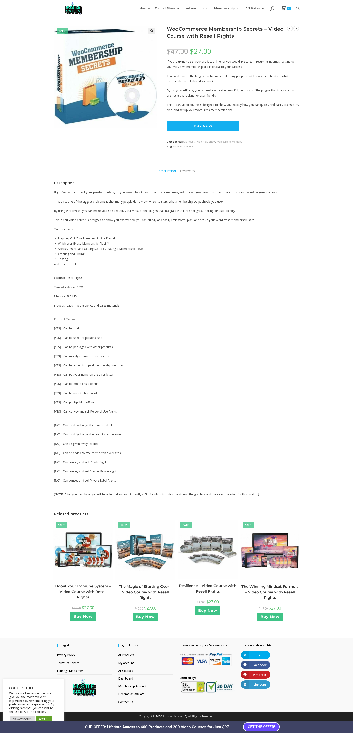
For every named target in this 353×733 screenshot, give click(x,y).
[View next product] (296, 28)
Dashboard (125, 678)
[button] (151, 31)
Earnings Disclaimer (70, 671)
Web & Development (229, 141)
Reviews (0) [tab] (187, 171)
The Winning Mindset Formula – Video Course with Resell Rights (270, 592)
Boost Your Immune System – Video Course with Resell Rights (83, 592)
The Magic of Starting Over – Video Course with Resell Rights (145, 592)
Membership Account (132, 686)
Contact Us (125, 702)
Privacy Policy (66, 655)
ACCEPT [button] (43, 719)
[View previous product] (290, 28)
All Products (126, 655)
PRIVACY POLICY (22, 719)
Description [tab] (167, 171)
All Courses (125, 671)
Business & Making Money (198, 141)
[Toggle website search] (298, 8)
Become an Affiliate (131, 694)
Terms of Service (68, 663)
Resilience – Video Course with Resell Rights (207, 589)
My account (126, 663)
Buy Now (203, 126)
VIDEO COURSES (183, 146)
